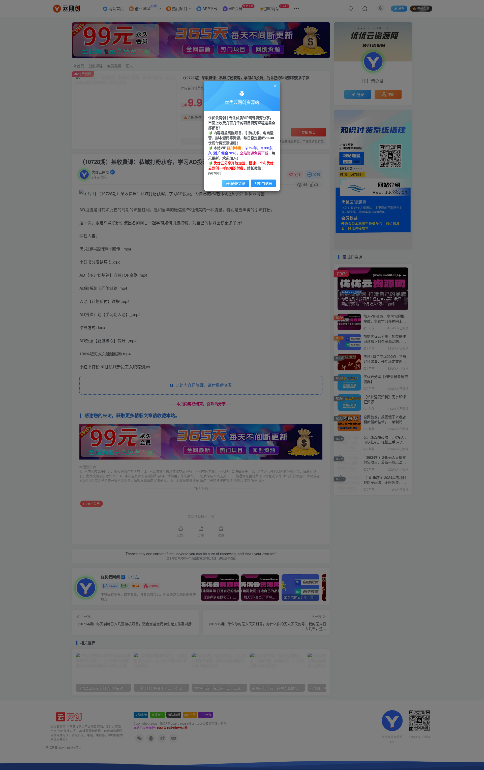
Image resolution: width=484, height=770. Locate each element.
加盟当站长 (263, 183)
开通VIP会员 (236, 183)
